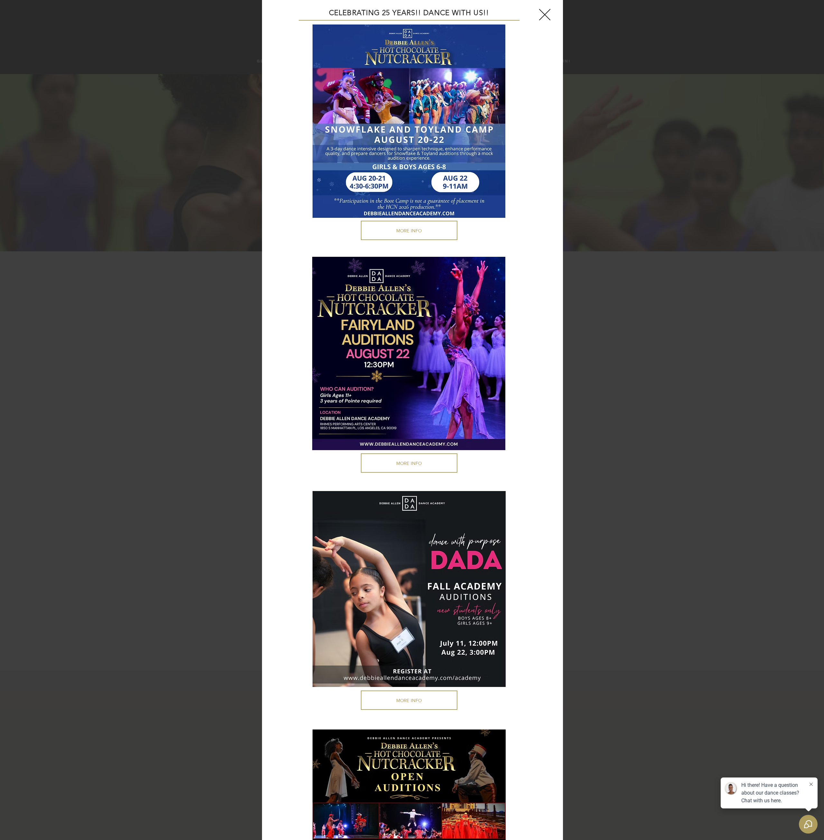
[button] (544, 14)
